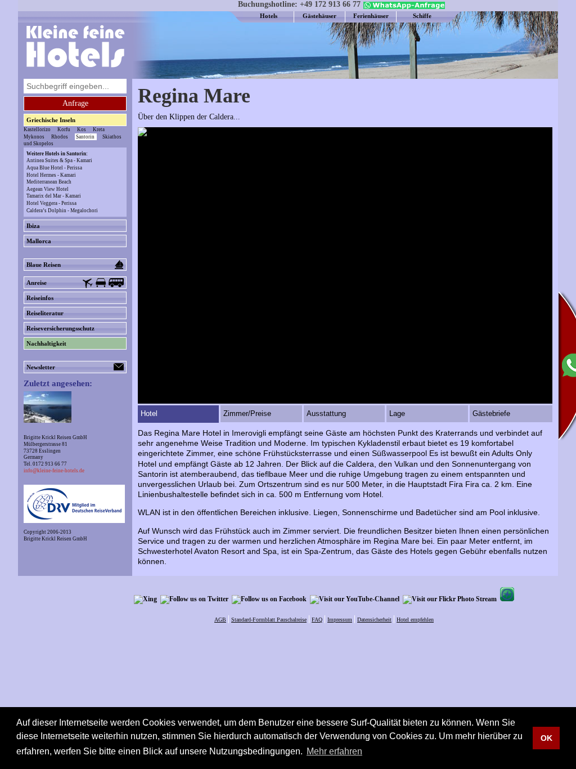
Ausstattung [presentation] (326, 413)
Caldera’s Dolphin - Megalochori (62, 210)
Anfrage (75, 103)
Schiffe (422, 15)
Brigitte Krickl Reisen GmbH (55, 539)
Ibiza (33, 225)
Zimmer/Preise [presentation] (247, 413)
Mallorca (38, 241)
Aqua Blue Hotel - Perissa (54, 168)
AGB (220, 619)
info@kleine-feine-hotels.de (54, 470)
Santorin (85, 137)
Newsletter (40, 367)
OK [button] (546, 738)
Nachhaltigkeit (46, 343)
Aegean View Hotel (47, 189)
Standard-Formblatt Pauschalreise (269, 619)
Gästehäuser (319, 15)
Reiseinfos (39, 297)
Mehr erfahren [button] (334, 751)
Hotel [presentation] (149, 413)
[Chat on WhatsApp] (402, 7)
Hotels (268, 15)
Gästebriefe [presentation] (491, 413)
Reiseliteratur (45, 313)
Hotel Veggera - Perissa (51, 203)
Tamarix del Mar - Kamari (53, 196)
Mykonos (34, 137)
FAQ (317, 619)
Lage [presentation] (397, 413)
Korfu (63, 129)
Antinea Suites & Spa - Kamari (59, 160)
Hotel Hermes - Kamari (51, 175)
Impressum (339, 619)
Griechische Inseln (50, 120)
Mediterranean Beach (48, 182)
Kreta (99, 129)
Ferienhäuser (371, 15)
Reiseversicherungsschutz (60, 328)
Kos (81, 129)
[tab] (179, 414)
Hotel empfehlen (415, 619)
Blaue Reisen (43, 264)
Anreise (36, 282)
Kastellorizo (37, 129)
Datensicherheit (374, 619)
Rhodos (59, 137)
